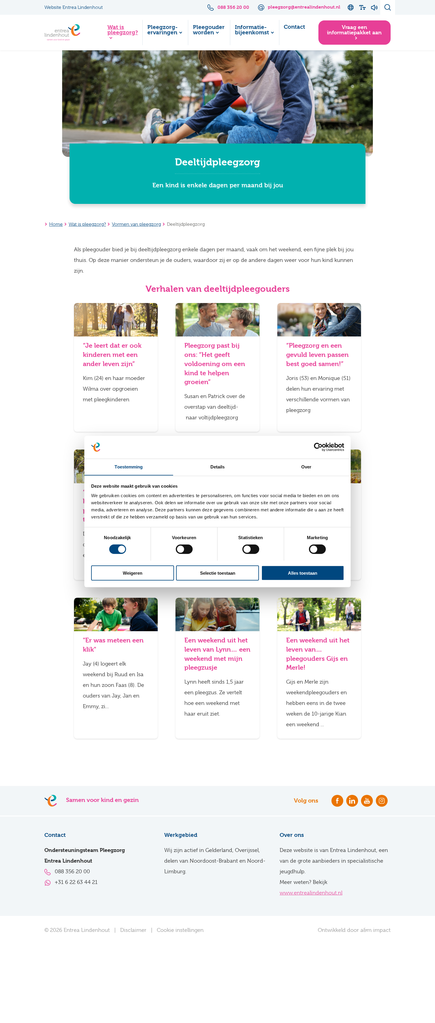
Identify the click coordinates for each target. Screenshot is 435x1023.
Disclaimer (133, 930)
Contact (294, 27)
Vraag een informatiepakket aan (354, 30)
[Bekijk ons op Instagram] (382, 801)
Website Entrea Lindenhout (73, 7)
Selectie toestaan (217, 572)
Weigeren (132, 572)
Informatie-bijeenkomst (252, 30)
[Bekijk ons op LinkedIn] (352, 801)
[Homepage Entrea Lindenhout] (62, 32)
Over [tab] (306, 466)
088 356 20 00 (72, 871)
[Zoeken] (387, 7)
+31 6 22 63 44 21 (76, 882)
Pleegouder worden (209, 30)
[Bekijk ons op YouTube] (367, 801)
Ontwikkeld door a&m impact (354, 930)
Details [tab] (217, 466)
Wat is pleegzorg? (122, 30)
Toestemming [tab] (129, 466)
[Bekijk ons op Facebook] (337, 801)
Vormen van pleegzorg (136, 224)
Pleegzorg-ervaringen (162, 30)
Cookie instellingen (180, 930)
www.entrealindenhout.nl (311, 893)
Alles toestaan (302, 572)
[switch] (184, 549)
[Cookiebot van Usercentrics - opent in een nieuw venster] (318, 447)
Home (89, 32)
